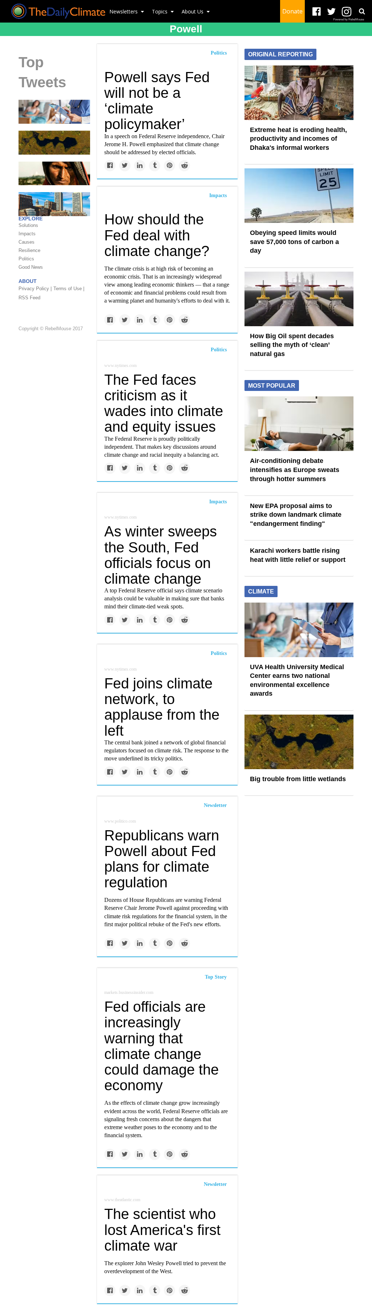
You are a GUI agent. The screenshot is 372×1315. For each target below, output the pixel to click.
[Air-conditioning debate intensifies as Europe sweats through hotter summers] (298, 423)
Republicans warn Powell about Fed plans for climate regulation (161, 859)
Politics (219, 53)
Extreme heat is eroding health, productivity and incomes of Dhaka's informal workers (298, 138)
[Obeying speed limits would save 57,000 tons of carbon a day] (298, 195)
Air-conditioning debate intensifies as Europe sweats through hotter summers (294, 469)
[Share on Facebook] (110, 165)
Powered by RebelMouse (348, 19)
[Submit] (362, 11)
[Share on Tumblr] (154, 165)
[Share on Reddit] (184, 165)
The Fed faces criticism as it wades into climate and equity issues (163, 403)
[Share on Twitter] (124, 165)
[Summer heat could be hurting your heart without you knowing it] (54, 172)
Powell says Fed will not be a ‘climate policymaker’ (157, 100)
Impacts (218, 195)
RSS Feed (29, 297)
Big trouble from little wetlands (298, 779)
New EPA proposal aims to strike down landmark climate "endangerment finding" (295, 514)
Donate (292, 11)
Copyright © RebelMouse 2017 (51, 328)
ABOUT (28, 281)
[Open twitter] (331, 11)
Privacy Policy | (35, 288)
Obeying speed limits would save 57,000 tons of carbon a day (294, 241)
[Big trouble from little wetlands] (54, 142)
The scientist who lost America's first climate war (162, 1229)
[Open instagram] (346, 11)
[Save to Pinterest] (169, 165)
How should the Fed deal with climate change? (156, 235)
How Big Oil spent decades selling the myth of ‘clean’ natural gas (292, 344)
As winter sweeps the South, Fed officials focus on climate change (160, 555)
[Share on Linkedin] (139, 165)
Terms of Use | (68, 288)
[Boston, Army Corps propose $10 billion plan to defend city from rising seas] (54, 203)
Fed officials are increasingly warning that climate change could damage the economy (161, 1046)
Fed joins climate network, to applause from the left (161, 707)
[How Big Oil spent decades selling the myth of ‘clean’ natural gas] (298, 298)
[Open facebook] (316, 11)
